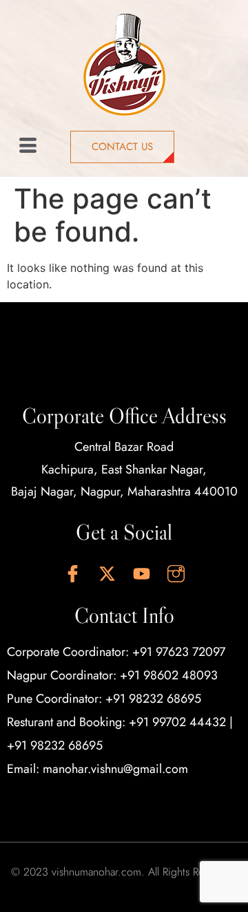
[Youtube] (141, 574)
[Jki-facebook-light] (72, 574)
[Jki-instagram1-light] (175, 574)
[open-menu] (28, 147)
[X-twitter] (107, 574)
